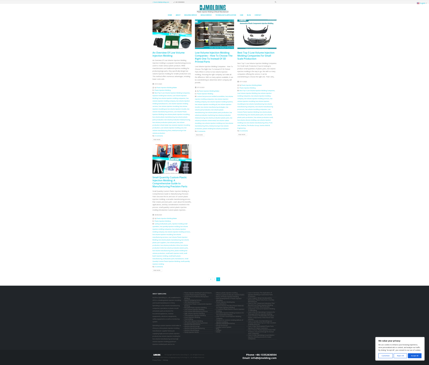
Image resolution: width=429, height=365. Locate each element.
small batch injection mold (174, 253)
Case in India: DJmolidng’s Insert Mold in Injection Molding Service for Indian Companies (261, 337)
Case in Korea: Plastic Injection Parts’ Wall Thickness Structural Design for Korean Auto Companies (261, 331)
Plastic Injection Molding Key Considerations (225, 303)
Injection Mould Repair (191, 330)
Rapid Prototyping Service (192, 300)
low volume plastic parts (256, 115)
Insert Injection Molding (192, 317)
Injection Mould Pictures (192, 324)
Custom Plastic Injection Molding (195, 295)
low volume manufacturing (255, 104)
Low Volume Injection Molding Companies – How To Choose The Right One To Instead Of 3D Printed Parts (213, 57)
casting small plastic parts (163, 224)
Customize (386, 356)
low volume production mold (263, 117)
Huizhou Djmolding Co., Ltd (161, 298)
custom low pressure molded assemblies (211, 96)
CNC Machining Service (192, 302)
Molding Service (190, 15)
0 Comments (159, 136)
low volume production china (170, 245)
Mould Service (206, 15)
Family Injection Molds (191, 332)
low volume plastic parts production (217, 112)
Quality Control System (223, 327)
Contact (258, 15)
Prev (211, 279)
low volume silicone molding (246, 120)
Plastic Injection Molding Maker (167, 88)
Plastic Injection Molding (163, 90)
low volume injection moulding (169, 106)
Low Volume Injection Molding (247, 93)
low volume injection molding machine (220, 102)
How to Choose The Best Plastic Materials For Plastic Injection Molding (230, 306)
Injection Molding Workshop (225, 323)
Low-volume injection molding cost (172, 128)
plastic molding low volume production (216, 129)
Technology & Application (225, 15)
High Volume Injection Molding (194, 313)
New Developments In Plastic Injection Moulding (229, 299)
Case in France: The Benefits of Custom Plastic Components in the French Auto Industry (261, 317)
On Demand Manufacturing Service (196, 323)
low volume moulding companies (256, 109)
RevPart (243, 125)
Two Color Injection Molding (193, 321)
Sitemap (165, 360)
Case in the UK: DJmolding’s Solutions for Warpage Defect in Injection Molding (261, 313)
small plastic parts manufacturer (173, 259)
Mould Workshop (222, 325)
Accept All (414, 356)
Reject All (400, 356)
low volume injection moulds (176, 109)
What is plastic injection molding (226, 293)
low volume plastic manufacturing (163, 117)
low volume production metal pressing (177, 120)
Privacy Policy (156, 360)
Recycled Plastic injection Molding (195, 308)
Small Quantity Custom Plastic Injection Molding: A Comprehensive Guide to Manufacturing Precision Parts (169, 182)
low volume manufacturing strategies (213, 107)
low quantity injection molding (170, 226)
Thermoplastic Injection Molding (195, 315)
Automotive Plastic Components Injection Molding (198, 305)
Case (241, 15)
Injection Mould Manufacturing (194, 328)
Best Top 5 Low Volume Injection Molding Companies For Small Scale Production (255, 55)
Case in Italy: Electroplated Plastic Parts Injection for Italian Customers (261, 327)
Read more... (157, 139)
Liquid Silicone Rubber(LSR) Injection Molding (196, 297)
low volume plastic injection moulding (177, 114)
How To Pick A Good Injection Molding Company (228, 317)
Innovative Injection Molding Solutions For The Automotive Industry (230, 314)
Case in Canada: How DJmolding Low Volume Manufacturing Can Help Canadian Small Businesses (262, 322)
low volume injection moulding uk (206, 104)
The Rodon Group (253, 125)
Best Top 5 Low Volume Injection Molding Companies (172, 93)
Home (170, 15)
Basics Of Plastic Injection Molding (227, 297)
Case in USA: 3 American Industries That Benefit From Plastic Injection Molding (261, 304)
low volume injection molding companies (172, 98)
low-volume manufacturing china (257, 123)
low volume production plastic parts (164, 122)
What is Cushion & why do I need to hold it (230, 295)
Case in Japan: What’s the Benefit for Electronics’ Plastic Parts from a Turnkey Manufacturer (261, 300)
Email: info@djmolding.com (161, 2)
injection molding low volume (162, 96)
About (178, 15)
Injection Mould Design (192, 326)
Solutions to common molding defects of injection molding (229, 321)
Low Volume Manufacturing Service (196, 311)
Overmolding (188, 319)
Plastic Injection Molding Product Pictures (198, 293)
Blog (249, 15)
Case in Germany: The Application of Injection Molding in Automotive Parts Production (260, 294)
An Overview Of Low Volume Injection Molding (168, 54)
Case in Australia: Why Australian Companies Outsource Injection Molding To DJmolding (261, 308)
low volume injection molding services (256, 99)
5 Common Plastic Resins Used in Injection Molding (230, 310)
